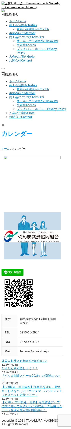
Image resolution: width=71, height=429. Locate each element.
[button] (10, 14)
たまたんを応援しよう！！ (20, 368)
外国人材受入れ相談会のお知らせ (24, 361)
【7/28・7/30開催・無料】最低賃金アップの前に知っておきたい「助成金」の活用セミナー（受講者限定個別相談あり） (32, 406)
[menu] (3, 72)
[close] (3, 68)
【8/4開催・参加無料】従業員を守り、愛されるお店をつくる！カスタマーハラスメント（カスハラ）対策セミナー (32, 391)
